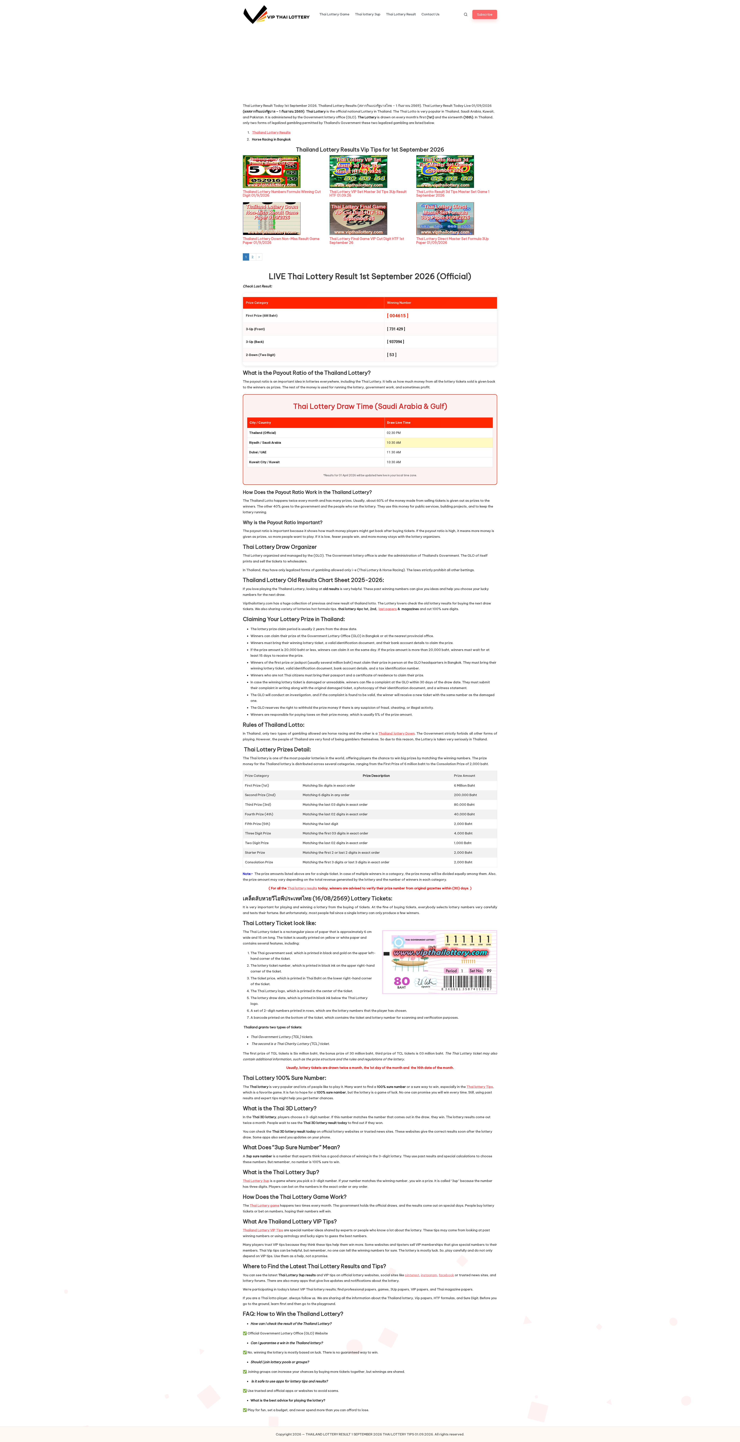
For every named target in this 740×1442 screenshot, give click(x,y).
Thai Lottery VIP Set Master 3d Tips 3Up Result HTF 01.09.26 (368, 193)
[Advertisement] (272, 74)
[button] (484, 14)
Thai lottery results (302, 888)
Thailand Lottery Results (271, 132)
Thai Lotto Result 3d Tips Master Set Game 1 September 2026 (452, 193)
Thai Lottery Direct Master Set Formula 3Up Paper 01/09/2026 (452, 241)
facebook (446, 1275)
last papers (388, 609)
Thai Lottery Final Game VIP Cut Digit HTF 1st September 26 (367, 241)
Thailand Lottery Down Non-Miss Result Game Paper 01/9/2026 (281, 241)
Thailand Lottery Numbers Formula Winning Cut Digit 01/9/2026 (282, 193)
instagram (429, 1275)
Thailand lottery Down (396, 733)
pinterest (412, 1275)
